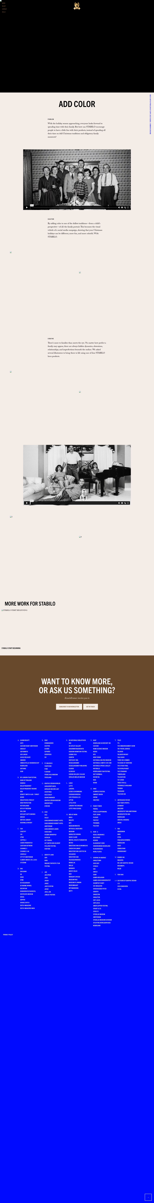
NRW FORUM (97, 757)
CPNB (22, 837)
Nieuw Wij (96, 777)
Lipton (71, 800)
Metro (71, 843)
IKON (46, 860)
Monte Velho (73, 871)
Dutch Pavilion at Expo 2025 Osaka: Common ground (150, 96)
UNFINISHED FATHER (123, 800)
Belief (4, 6)
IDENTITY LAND (49, 855)
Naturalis (96, 768)
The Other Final (122, 766)
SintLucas (96, 903)
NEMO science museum (100, 749)
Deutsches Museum (26, 894)
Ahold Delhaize (25, 757)
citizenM (23, 863)
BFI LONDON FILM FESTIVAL (28, 777)
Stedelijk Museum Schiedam (102, 920)
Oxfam (95, 797)
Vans (119, 834)
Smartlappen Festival (100, 906)
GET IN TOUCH (90, 707)
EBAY (46, 740)
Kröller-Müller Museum (77, 777)
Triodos (120, 788)
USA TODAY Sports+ (123, 803)
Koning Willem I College (77, 774)
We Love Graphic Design (125, 863)
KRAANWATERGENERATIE (76, 749)
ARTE (21, 743)
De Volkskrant (25, 883)
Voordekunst (121, 851)
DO (21, 874)
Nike (94, 780)
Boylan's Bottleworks (27, 814)
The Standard (122, 771)
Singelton (96, 894)
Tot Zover (120, 780)
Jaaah (47, 880)
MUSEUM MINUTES (74, 826)
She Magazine (97, 886)
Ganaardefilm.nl (50, 786)
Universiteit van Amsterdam (126, 811)
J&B (46, 872)
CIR (21, 834)
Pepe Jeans (96, 814)
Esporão (47, 751)
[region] (77, 624)
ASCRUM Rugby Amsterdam (29, 746)
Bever (22, 797)
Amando (23, 760)
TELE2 (119, 740)
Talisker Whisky (122, 754)
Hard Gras (48, 832)
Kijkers (71, 768)
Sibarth (95, 891)
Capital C (23, 840)
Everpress (48, 754)
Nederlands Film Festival (101, 771)
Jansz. (47, 883)
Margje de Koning (75, 834)
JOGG (46, 878)
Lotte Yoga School (75, 808)
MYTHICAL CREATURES (75, 829)
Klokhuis (72, 771)
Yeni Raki (120, 874)
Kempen (71, 757)
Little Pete (72, 803)
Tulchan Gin (121, 794)
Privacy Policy (8, 935)
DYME (22, 880)
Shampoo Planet (98, 883)
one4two (96, 800)
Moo (70, 874)
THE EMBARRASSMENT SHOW (126, 746)
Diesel (22, 897)
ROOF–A (95, 832)
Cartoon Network (26, 846)
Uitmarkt (120, 806)
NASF (94, 740)
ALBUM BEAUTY (24, 740)
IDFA (46, 857)
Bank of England (26, 780)
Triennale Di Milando (124, 785)
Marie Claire (73, 837)
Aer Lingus (23, 754)
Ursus (119, 823)
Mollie (71, 865)
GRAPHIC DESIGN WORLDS (52, 783)
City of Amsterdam (26, 857)
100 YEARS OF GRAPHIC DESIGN (126, 880)
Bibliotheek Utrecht (27, 800)
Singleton (96, 897)
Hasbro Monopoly (50, 835)
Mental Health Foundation (78, 840)
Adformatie (24, 751)
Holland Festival (50, 846)
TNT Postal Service (123, 749)
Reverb (95, 840)
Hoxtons (47, 849)
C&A (21, 829)
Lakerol (71, 789)
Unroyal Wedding (123, 820)
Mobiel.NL (72, 863)
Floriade (47, 772)
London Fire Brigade (76, 806)
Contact (4, 9)
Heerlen (47, 837)
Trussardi (120, 791)
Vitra (119, 837)
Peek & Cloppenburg (100, 812)
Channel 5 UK (24, 851)
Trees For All (121, 783)
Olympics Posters (99, 791)
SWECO (95, 872)
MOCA (70, 817)
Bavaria (22, 783)
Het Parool (48, 840)
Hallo (46, 818)
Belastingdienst (25, 786)
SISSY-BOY (96, 863)
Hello (3, 12)
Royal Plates (97, 852)
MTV (70, 823)
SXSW (94, 874)
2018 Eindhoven (122, 886)
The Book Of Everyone (124, 763)
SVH (94, 869)
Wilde (119, 869)
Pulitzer (96, 826)
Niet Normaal (97, 774)
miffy (70, 891)
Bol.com (23, 811)
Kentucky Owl (73, 760)
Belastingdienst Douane (28, 789)
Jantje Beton (49, 886)
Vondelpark (121, 848)
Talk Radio (120, 757)
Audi (21, 771)
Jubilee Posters (50, 895)
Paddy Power (97, 806)
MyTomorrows (73, 888)
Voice (119, 846)
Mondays (72, 868)
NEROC (95, 751)
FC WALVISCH (48, 763)
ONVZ (94, 789)
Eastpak (47, 746)
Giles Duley (48, 795)
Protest (96, 820)
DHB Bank (23, 871)
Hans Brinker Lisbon (51, 829)
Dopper (22, 900)
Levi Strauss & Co (74, 797)
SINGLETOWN (97, 860)
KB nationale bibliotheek (77, 740)
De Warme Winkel (26, 885)
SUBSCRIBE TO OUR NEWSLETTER (69, 707)
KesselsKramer (74, 763)
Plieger (95, 817)
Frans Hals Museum (51, 774)
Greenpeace (49, 803)
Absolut (23, 749)
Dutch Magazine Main (27, 908)
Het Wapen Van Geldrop (52, 843)
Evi (45, 757)
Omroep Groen (98, 794)
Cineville (23, 854)
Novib (95, 783)
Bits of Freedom (25, 808)
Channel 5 (23, 848)
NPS (94, 754)
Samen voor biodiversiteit (102, 880)
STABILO (95, 866)
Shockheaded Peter (99, 889)
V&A (118, 829)
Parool (95, 809)
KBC (70, 743)
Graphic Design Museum (52, 800)
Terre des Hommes (123, 760)
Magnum (71, 831)
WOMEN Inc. (121, 857)
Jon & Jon (48, 892)
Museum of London (75, 882)
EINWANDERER (49, 743)
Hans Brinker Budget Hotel (54, 820)
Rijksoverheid (98, 849)
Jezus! (47, 889)
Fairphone (48, 766)
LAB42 (71, 783)
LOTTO (71, 786)
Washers (120, 860)
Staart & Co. (97, 908)
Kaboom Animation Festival (78, 751)
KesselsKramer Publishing (78, 766)
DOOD (22, 877)
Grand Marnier (50, 797)
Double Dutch (24, 902)
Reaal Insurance (98, 835)
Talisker (120, 751)
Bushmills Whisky (26, 823)
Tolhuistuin (121, 777)
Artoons (23, 768)
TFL (118, 743)
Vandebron (121, 831)
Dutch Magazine (25, 905)
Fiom (46, 769)
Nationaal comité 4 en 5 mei (102, 763)
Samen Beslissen (98, 877)
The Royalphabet (123, 768)
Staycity (96, 911)
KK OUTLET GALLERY (75, 746)
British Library (25, 820)
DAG (21, 869)
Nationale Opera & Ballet (101, 766)
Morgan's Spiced (74, 877)
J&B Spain (48, 875)
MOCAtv (71, 820)
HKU (46, 815)
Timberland (121, 774)
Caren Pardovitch (26, 843)
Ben (21, 791)
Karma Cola (73, 754)
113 (118, 883)
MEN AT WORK (73, 814)
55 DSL (119, 889)
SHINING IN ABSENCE (99, 857)
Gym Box (47, 806)
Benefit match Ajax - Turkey (29, 794)
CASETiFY (23, 831)
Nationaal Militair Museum (102, 760)
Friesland (48, 777)
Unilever (120, 808)
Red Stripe (96, 837)
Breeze (22, 817)
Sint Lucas (96, 900)
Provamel (96, 823)
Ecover (47, 749)
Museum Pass (73, 880)
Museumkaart (73, 885)
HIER (46, 812)
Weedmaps (120, 866)
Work (3, 3)
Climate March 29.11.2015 (28, 860)
